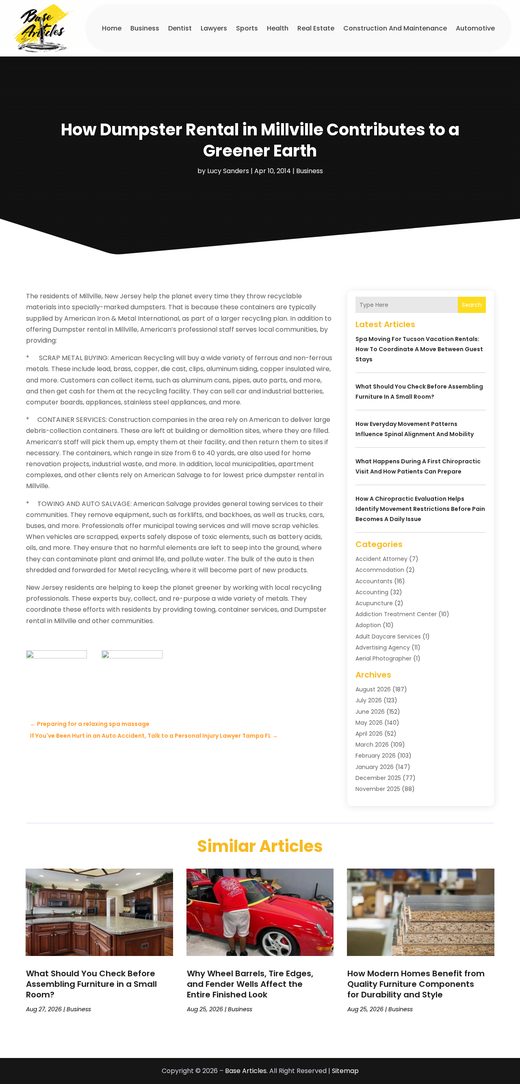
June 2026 (370, 712)
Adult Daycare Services (388, 636)
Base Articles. (246, 1070)
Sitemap (345, 1070)
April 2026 (369, 734)
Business (144, 28)
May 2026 (369, 723)
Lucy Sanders (228, 171)
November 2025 (377, 789)
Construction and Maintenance (395, 28)
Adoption (368, 625)
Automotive (475, 28)
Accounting (371, 592)
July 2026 (368, 700)
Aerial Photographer (383, 658)
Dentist (180, 28)
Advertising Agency (382, 647)
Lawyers (214, 28)
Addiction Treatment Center (396, 614)
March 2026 (372, 745)
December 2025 (378, 778)
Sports (247, 28)
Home (111, 28)
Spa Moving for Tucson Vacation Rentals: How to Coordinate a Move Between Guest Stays (419, 349)
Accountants (373, 581)
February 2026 (375, 756)
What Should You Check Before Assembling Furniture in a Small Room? (91, 984)
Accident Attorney (381, 559)
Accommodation (379, 570)
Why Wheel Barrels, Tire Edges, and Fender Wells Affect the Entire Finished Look (250, 984)
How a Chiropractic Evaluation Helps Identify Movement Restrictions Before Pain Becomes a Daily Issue (420, 509)
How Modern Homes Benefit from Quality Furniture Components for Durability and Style (416, 984)
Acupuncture (374, 603)
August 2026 (373, 689)
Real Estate (315, 28)
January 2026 (374, 767)
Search (472, 305)
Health (277, 28)
